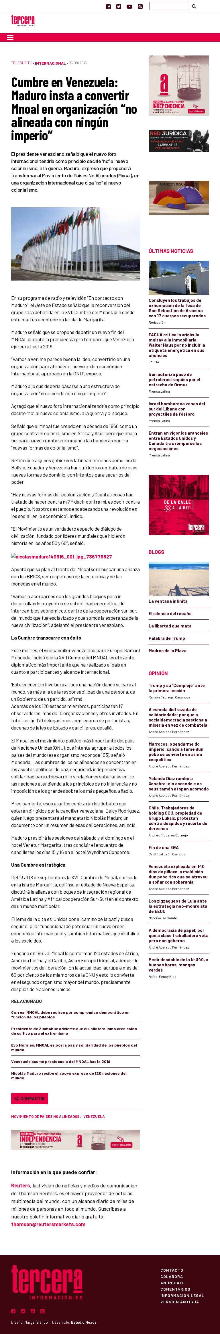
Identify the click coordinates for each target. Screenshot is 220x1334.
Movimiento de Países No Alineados (45, 1116)
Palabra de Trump (167, 638)
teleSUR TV (21, 63)
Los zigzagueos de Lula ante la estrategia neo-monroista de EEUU (178, 906)
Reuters (20, 1185)
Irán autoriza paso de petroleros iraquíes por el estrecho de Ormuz (174, 379)
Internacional (50, 63)
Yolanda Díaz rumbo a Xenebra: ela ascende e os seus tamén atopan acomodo (179, 783)
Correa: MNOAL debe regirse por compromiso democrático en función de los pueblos (70, 1014)
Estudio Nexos (84, 1322)
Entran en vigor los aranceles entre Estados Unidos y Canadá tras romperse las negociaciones (178, 440)
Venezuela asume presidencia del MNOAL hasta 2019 (60, 1061)
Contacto (171, 1270)
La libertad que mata (170, 625)
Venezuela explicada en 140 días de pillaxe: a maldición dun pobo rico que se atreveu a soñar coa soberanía (178, 874)
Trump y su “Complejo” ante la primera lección (177, 688)
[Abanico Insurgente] (179, 204)
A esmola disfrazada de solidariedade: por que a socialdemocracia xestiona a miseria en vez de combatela (178, 717)
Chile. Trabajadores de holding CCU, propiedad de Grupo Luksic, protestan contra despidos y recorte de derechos (178, 818)
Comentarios (175, 1289)
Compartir (32, 1098)
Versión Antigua (179, 1301)
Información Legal (182, 1295)
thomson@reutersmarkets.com (48, 1224)
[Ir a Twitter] (118, 6)
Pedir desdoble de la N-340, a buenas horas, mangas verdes (178, 964)
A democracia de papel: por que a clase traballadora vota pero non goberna (179, 935)
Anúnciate (172, 1282)
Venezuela (94, 1116)
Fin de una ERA (164, 847)
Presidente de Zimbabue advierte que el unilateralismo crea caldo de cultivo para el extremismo (74, 1031)
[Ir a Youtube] (129, 6)
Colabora (171, 1276)
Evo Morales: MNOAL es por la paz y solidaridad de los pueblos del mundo (74, 1047)
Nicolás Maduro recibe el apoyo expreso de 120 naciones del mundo (69, 1075)
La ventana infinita (168, 601)
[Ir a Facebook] (108, 6)
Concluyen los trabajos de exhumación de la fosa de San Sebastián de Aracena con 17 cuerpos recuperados (177, 307)
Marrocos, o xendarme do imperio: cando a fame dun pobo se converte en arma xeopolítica (176, 751)
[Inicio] (23, 19)
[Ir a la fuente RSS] (140, 6)
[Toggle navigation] (10, 37)
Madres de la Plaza (167, 650)
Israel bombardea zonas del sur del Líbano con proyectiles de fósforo (177, 408)
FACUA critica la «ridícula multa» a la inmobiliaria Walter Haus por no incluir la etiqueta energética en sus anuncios (177, 345)
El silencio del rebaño (170, 613)
